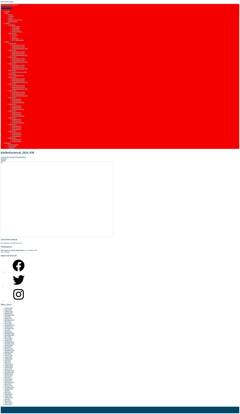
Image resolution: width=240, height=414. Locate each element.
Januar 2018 (8, 357)
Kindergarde (15, 30)
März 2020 (7, 337)
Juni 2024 (7, 316)
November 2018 (9, 350)
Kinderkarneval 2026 (18, 45)
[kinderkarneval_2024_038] (57, 236)
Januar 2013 (8, 396)
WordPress (52, 412)
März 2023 (7, 321)
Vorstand (11, 16)
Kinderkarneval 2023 (18, 65)
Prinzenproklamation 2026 (20, 48)
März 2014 (7, 384)
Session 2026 (12, 43)
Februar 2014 (8, 386)
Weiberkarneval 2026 (18, 47)
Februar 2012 (8, 402)
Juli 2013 (7, 391)
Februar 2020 (8, 338)
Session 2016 (12, 104)
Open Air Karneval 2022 (19, 72)
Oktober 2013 (8, 389)
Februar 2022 (8, 327)
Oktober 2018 (8, 352)
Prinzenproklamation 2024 (20, 62)
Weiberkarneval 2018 (18, 94)
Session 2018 (12, 90)
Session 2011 (12, 138)
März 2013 (7, 392)
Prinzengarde (16, 26)
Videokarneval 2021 (18, 75)
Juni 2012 (7, 399)
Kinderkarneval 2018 (18, 92)
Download (7, 143)
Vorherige (4, 159)
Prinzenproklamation (18, 102)
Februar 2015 (8, 379)
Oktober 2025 (8, 311)
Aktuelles (7, 11)
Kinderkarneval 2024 (18, 58)
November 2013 (9, 387)
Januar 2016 (8, 369)
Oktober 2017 (8, 359)
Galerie (6, 42)
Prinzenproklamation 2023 (20, 69)
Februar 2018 (8, 355)
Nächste (3, 160)
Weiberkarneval (16, 101)
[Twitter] (18, 286)
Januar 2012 (8, 404)
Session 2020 (12, 77)
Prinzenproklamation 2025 (20, 55)
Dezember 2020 (9, 333)
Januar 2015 (8, 380)
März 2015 (7, 377)
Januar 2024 (8, 318)
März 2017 (7, 362)
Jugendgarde (16, 28)
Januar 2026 (8, 310)
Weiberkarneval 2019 (18, 87)
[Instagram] (18, 301)
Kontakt (6, 407)
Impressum (7, 409)
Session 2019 (12, 84)
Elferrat (10, 18)
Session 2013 (12, 124)
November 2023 (9, 320)
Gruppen (7, 23)
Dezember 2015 (9, 370)
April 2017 (7, 360)
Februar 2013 (8, 394)
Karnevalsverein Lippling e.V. (10, 5)
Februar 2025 (8, 313)
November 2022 (9, 325)
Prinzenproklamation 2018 (20, 95)
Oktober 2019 (8, 345)
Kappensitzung (16, 129)
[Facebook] (18, 272)
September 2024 (9, 315)
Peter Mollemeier (21, 157)
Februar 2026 (8, 308)
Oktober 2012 (8, 397)
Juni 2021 (7, 330)
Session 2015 (12, 111)
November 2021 (9, 328)
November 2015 (9, 372)
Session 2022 (12, 70)
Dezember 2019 (9, 342)
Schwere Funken (17, 31)
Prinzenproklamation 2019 (20, 89)
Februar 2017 (8, 364)
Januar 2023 (8, 323)
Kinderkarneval (16, 99)
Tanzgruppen (12, 33)
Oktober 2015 (8, 374)
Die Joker (15, 35)
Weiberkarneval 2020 (18, 80)
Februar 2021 (8, 332)
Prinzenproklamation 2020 (20, 82)
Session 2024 (12, 57)
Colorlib (38, 412)
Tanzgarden (11, 25)
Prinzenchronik (12, 21)
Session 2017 (12, 97)
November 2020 (9, 335)
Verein (6, 13)
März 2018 (7, 354)
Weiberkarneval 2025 (18, 53)
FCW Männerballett (18, 40)
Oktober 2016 (8, 365)
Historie (10, 15)
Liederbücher (12, 146)
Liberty (14, 36)
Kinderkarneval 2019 (18, 85)
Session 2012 (12, 131)
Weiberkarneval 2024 (18, 60)
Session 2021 (12, 74)
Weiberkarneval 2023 (18, 67)
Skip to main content (7, 1)
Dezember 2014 (9, 382)
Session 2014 (12, 117)
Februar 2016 (8, 367)
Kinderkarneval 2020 (18, 79)
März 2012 (7, 401)
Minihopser (15, 38)
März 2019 (7, 347)
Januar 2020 (8, 340)
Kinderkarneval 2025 (18, 52)
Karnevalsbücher (13, 144)
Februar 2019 (8, 348)
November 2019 (9, 343)
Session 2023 (12, 63)
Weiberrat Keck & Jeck (15, 20)
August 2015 (8, 375)
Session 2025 (12, 50)
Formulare (11, 148)
